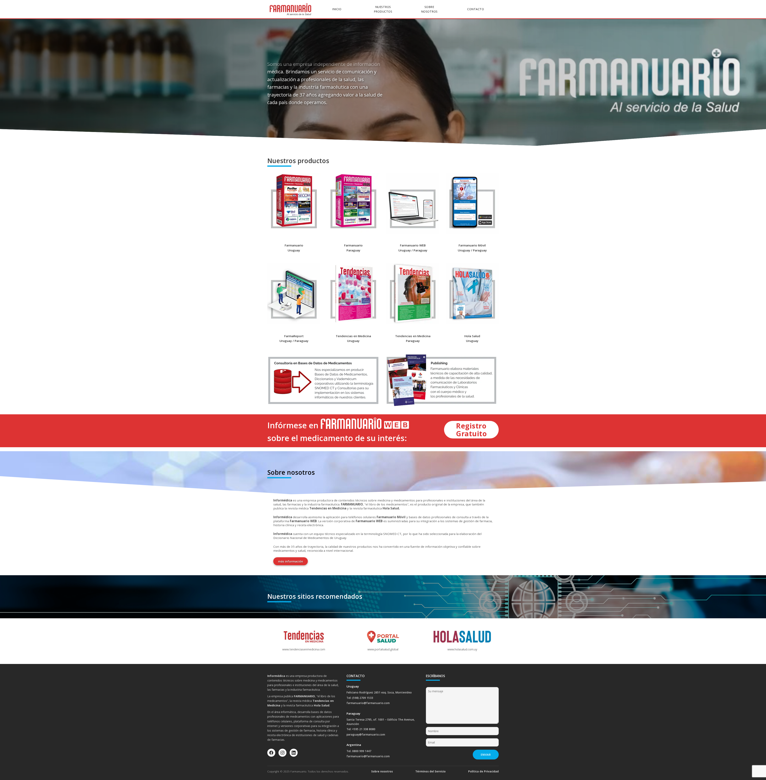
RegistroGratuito (471, 429)
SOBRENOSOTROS (429, 9)
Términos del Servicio (430, 771)
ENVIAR (486, 754)
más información (290, 561)
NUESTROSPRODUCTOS (383, 9)
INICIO (336, 9)
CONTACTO (475, 9)
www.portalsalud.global (382, 649)
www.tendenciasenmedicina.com (303, 649)
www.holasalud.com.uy (462, 649)
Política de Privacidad (483, 771)
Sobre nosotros (382, 771)
